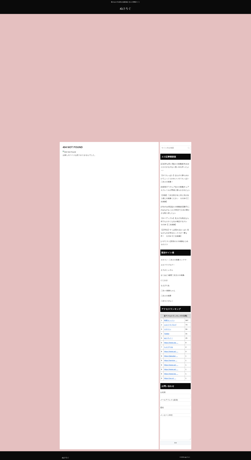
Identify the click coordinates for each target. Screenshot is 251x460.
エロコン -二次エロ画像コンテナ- (174, 260)
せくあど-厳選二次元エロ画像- (173, 275)
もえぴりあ (165, 285)
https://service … (170, 360)
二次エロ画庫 (166, 296)
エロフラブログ (170, 325)
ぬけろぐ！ (168, 338)
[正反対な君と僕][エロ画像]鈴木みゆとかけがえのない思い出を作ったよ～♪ (175, 167)
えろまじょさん (167, 270)
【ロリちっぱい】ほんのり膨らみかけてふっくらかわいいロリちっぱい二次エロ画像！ (175, 178)
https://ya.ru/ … (170, 378)
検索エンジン (169, 320)
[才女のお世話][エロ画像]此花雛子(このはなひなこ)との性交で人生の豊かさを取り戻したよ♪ (175, 210)
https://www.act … (171, 352)
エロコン (167, 329)
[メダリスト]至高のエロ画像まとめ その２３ (175, 242)
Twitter (166, 334)
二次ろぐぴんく (167, 301)
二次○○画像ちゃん (168, 291)
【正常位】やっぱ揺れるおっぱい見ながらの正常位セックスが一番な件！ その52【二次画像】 (175, 233)
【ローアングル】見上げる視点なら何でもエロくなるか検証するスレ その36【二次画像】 (175, 221)
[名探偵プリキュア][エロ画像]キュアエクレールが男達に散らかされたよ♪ (175, 188)
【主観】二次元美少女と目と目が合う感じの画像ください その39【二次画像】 (175, 198)
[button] (188, 148)
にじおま (164, 280)
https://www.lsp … (171, 374)
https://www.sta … (171, 343)
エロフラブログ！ (168, 265)
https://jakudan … (171, 356)
